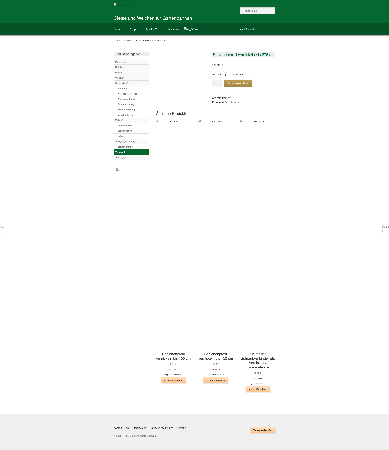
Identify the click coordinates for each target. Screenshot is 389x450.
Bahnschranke (125, 146)
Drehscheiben (125, 125)
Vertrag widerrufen (262, 430)
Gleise (118, 72)
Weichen (119, 77)
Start (119, 40)
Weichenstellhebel (127, 93)
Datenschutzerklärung (161, 428)
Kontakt (118, 428)
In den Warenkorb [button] (173, 380)
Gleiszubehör (122, 83)
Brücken (119, 67)
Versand (181, 428)
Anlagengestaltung (125, 141)
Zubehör (119, 120)
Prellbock (122, 88)
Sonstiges (120, 157)
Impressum (140, 428)
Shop (133, 29)
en (196, 29)
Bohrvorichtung (126, 104)
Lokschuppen (125, 130)
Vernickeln (128, 40)
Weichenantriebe (126, 98)
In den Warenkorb (238, 83)
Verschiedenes (125, 114)
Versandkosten (235, 74)
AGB (128, 428)
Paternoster (121, 61)
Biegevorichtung (126, 109)
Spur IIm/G (151, 29)
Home (117, 29)
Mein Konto (173, 29)
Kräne (121, 135)
